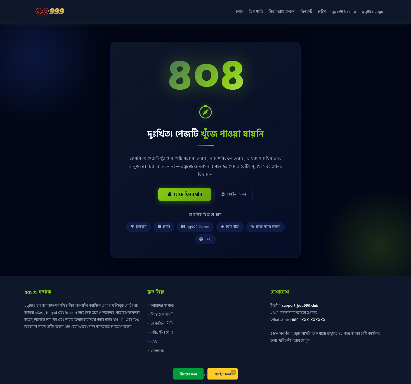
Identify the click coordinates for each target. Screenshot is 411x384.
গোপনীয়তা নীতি (161, 323)
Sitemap (157, 350)
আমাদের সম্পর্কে (162, 305)
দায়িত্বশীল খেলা (161, 332)
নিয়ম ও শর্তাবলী (162, 314)
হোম (239, 11)
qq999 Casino (343, 11)
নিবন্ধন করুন (188, 373)
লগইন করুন (236, 194)
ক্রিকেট (306, 11)
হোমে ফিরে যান (188, 194)
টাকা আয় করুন (281, 11)
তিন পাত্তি (256, 11)
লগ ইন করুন (223, 373)
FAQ (208, 239)
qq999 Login (373, 11)
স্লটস (322, 11)
